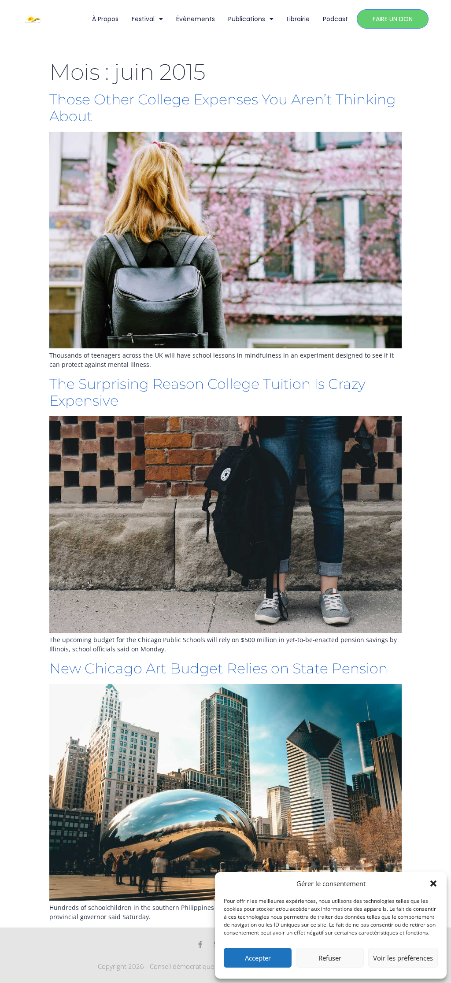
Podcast (335, 19)
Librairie (298, 19)
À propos (105, 19)
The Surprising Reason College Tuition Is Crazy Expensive (207, 392)
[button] (433, 883)
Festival (143, 19)
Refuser (329, 957)
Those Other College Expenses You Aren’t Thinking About (222, 108)
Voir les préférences (403, 957)
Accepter (258, 957)
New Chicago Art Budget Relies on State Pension (218, 668)
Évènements (195, 19)
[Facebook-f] (200, 944)
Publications (246, 19)
